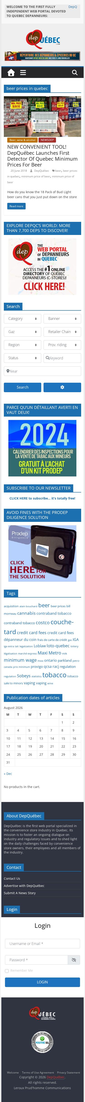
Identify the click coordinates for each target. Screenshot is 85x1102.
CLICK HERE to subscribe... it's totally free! (42, 498)
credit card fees (31, 632)
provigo (37, 666)
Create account (14, 990)
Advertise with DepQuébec (24, 886)
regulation (68, 666)
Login (42, 982)
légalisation (10, 653)
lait (17, 646)
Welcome (13, 1072)
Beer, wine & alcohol (22, 140)
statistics (36, 676)
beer (58, 171)
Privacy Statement (68, 1072)
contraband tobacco (53, 613)
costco (43, 622)
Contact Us (12, 878)
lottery (74, 646)
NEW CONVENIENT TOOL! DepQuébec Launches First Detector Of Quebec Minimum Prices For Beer (42, 155)
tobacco (54, 674)
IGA (76, 639)
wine (50, 683)
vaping (29, 682)
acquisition (11, 606)
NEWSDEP (47, 140)
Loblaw (40, 645)
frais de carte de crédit (52, 640)
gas (70, 640)
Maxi (43, 652)
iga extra (9, 646)
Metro (55, 652)
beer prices (58, 606)
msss (40, 660)
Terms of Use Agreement (38, 1072)
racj (56, 666)
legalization (26, 646)
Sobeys (24, 675)
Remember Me (21, 970)
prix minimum (21, 666)
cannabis (26, 613)
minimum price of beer (35, 176)
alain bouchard (28, 606)
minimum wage (20, 660)
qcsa (48, 666)
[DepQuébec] (11, 72)
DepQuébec (42, 171)
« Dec (8, 773)
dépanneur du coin (20, 639)
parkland (65, 660)
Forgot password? (69, 990)
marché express (27, 653)
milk (64, 653)
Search (29, 387)
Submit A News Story (20, 893)
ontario (50, 660)
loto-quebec (58, 645)
